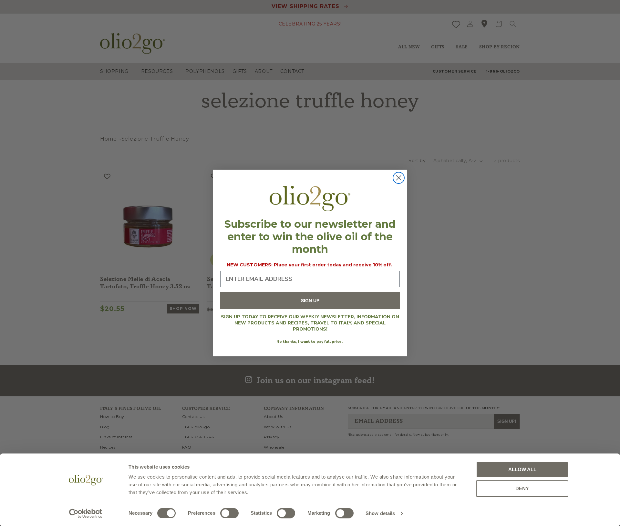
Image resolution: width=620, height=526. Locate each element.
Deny (522, 488)
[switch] (229, 513)
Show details (380, 513)
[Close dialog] (398, 178)
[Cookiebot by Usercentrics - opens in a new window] (85, 513)
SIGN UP (310, 300)
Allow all (522, 469)
